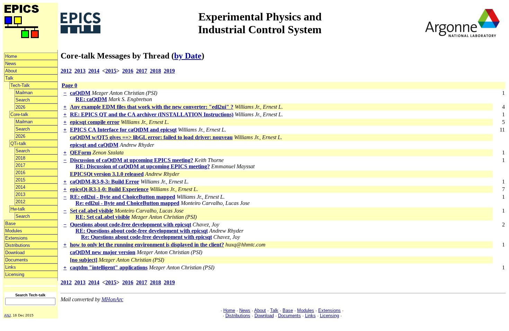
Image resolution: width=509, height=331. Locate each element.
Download (15, 252)
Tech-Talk (20, 85)
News (10, 63)
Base (10, 223)
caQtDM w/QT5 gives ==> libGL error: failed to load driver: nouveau (151, 137)
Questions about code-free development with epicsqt (130, 224)
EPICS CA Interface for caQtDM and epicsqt (123, 130)
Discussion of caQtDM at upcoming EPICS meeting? (131, 160)
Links (10, 267)
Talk (9, 78)
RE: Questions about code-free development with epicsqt (141, 231)
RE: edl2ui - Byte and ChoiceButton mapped (122, 197)
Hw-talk (17, 209)
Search (23, 99)
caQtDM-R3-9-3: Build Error (104, 182)
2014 (20, 187)
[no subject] (83, 260)
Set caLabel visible (91, 211)
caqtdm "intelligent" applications (109, 267)
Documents (16, 259)
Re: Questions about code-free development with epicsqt (146, 237)
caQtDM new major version (102, 252)
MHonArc (112, 299)
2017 (20, 165)
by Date (188, 55)
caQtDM (80, 93)
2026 (20, 107)
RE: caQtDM (91, 99)
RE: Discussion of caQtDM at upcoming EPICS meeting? (142, 166)
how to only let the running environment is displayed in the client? (147, 245)
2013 (20, 194)
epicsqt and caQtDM (94, 145)
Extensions (16, 238)
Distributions (17, 245)
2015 (20, 179)
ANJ (7, 315)
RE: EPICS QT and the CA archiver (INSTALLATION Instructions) (151, 114)
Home (11, 56)
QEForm (80, 152)
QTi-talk (18, 143)
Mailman (24, 92)
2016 (20, 172)
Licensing (14, 274)
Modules (13, 230)
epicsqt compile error (94, 122)
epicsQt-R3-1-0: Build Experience (109, 189)
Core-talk (19, 114)
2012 (20, 201)
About (11, 70)
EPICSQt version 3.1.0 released (107, 174)
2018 (20, 158)
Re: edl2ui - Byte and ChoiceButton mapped (127, 203)
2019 (169, 71)
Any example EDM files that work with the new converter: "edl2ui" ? (151, 107)
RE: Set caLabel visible (102, 217)
